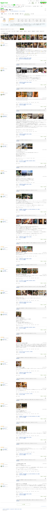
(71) (17, 13)
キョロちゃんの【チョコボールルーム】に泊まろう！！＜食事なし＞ (26, 393)
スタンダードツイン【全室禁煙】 (22, 161)
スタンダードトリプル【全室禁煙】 (22, 281)
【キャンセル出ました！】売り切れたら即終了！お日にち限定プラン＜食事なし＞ (27, 280)
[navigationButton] (45, 37)
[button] (3, 37)
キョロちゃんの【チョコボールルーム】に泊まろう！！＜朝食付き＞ (26, 351)
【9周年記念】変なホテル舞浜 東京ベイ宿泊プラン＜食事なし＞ (25, 184)
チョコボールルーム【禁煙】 (22, 352)
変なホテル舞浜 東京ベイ (7, 9)
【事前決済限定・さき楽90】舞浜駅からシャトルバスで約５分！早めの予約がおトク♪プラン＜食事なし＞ (29, 209)
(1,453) (27, 13)
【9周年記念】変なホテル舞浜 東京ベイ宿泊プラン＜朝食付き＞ (25, 82)
